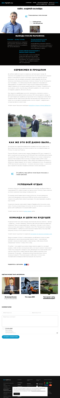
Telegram (40, 386)
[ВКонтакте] (25, 264)
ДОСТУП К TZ (51, 2)
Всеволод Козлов (11, 297)
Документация (6, 389)
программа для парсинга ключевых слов (41, 234)
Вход (57, 2)
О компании (28, 2)
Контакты (29, 383)
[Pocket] (28, 264)
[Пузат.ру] (7, 3)
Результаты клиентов (43, 2)
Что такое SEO (30, 297)
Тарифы (34, 2)
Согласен (17, 393)
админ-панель (27, 211)
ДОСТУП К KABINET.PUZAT (42, 4)
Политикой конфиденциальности (38, 390)
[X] (26, 264)
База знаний (51, 4)
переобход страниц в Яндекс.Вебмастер (39, 105)
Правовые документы (7, 390)
